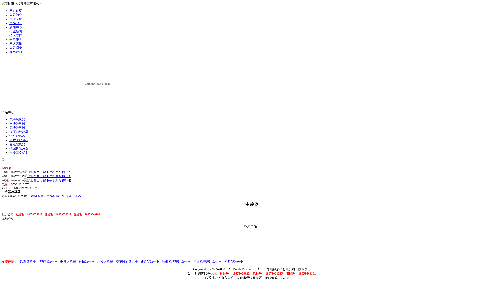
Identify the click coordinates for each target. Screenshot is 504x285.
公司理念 (15, 48)
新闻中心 (15, 27)
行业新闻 (15, 31)
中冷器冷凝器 (18, 152)
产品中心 (15, 23)
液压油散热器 (18, 132)
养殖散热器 (17, 144)
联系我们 (15, 52)
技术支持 (15, 35)
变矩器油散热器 (127, 261)
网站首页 (15, 10)
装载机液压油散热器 (176, 261)
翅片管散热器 (18, 140)
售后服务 (15, 39)
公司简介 (15, 15)
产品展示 (52, 196)
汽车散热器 (17, 136)
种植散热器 (86, 261)
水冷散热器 (17, 123)
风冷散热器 (17, 127)
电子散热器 (17, 119)
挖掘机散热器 (18, 148)
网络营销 (15, 43)
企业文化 (15, 19)
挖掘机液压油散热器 (207, 261)
